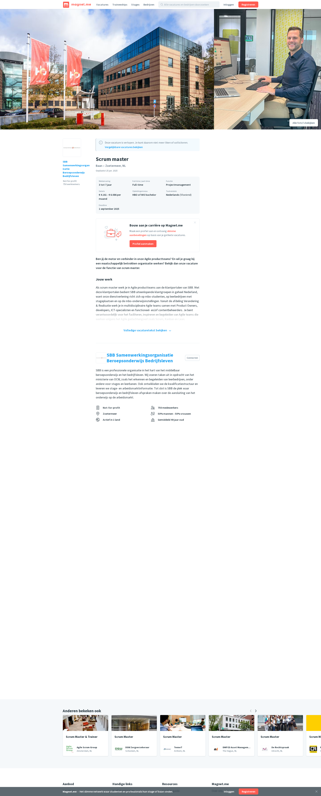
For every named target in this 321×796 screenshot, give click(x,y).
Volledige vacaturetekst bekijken (145, 330)
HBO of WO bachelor (144, 194)
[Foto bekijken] (107, 69)
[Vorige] (250, 710)
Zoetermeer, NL (115, 166)
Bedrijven (148, 4)
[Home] (77, 4)
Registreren (248, 4)
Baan (99, 166)
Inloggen (229, 4)
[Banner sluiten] (194, 222)
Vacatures (102, 4)
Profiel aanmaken (143, 243)
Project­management (178, 184)
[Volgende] (255, 710)
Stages (135, 4)
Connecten (192, 357)
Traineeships (119, 4)
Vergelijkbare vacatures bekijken (124, 147)
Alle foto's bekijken (304, 122)
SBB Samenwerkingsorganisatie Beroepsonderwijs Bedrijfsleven (76, 169)
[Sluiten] (316, 791)
